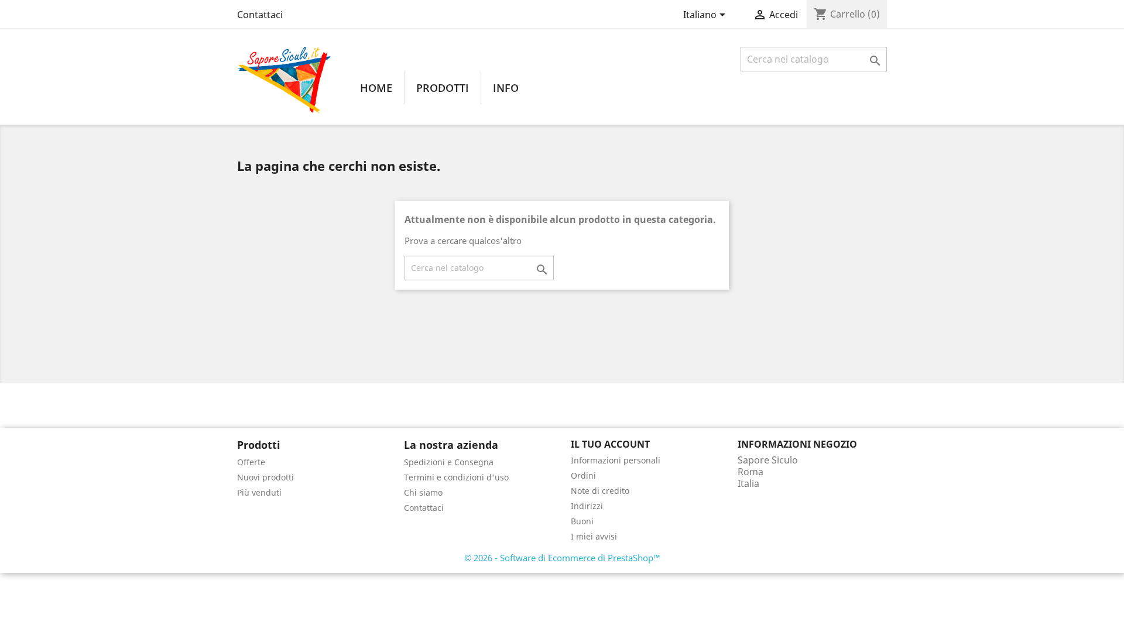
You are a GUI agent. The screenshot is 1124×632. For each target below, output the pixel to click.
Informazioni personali (615, 460)
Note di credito (600, 490)
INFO (506, 88)
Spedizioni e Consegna (449, 462)
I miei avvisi (594, 536)
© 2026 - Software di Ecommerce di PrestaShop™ (562, 558)
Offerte (251, 462)
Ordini (583, 475)
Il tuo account (610, 444)
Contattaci (260, 14)
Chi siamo (423, 492)
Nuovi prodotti (265, 477)
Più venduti (259, 492)
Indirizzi (587, 505)
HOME (376, 88)
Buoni (582, 521)
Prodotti (442, 88)
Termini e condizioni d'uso (456, 477)
